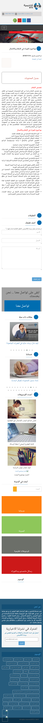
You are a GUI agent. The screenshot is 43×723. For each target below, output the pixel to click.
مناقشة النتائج (17, 708)
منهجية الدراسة (7, 700)
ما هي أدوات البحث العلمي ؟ (28, 343)
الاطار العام (24, 688)
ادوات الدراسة (26, 700)
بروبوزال (24, 675)
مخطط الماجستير (34, 684)
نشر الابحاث (35, 700)
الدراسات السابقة (34, 688)
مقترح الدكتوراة (34, 679)
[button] (22, 305)
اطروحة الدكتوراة (11, 663)
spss (25, 671)
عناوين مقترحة (34, 704)
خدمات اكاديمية (8, 696)
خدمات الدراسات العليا (32, 696)
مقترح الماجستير (15, 675)
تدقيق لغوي (26, 667)
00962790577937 (9, 14)
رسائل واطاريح (18, 659)
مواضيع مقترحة (13, 704)
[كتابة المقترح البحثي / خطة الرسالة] (22, 433)
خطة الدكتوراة (14, 679)
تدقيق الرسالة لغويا (15, 667)
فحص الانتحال (34, 712)
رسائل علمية (28, 659)
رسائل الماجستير (8, 659)
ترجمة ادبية (35, 708)
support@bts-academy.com (25, 14)
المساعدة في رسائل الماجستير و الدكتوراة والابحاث (26, 692)
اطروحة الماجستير (23, 663)
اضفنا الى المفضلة (37, 59)
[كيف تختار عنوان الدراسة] (22, 456)
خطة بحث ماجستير (33, 675)
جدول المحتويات (24, 704)
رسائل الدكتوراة (34, 663)
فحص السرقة (8, 708)
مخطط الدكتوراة (23, 684)
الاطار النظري (13, 684)
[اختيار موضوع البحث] (21, 471)
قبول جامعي (17, 700)
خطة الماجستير (18, 671)
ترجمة (5, 704)
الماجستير (36, 659)
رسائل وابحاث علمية (20, 696)
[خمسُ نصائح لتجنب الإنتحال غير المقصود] (22, 409)
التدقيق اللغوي (34, 667)
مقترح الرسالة (24, 679)
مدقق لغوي (5, 667)
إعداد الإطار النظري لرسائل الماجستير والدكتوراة (25, 382)
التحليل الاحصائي (34, 671)
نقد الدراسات (27, 708)
